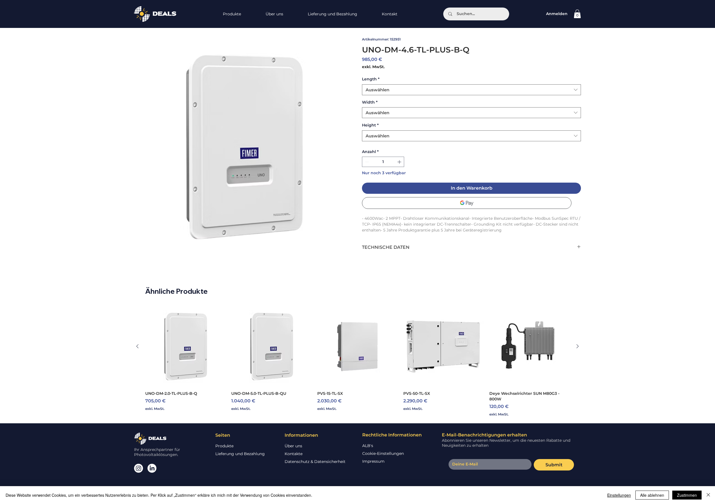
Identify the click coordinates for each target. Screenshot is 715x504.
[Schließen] (708, 495)
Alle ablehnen (652, 495)
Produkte (224, 445)
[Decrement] (366, 162)
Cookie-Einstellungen (383, 453)
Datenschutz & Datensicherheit (315, 461)
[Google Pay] (466, 203)
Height (370, 125)
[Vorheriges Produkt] (137, 346)
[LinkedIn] (151, 468)
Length (371, 79)
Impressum (373, 461)
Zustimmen (687, 495)
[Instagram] (138, 468)
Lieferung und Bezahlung (240, 453)
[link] (577, 13)
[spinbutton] (383, 162)
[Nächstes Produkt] (577, 346)
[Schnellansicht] (185, 346)
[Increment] (399, 162)
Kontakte (293, 453)
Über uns (293, 445)
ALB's (367, 445)
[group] (357, 361)
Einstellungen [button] (619, 495)
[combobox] (471, 89)
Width (370, 102)
